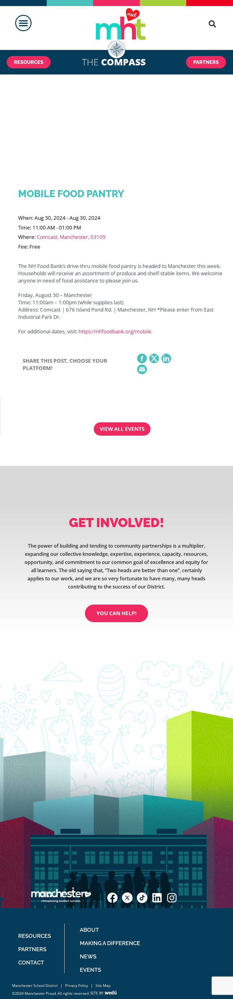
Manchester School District (35, 985)
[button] (23, 23)
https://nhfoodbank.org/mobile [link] (115, 331)
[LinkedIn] (166, 359)
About (89, 930)
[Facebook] (142, 359)
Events (90, 970)
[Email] (142, 369)
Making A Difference (110, 943)
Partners (32, 949)
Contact (31, 962)
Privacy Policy (76, 985)
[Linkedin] (157, 897)
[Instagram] (171, 897)
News (88, 956)
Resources (34, 936)
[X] (154, 359)
